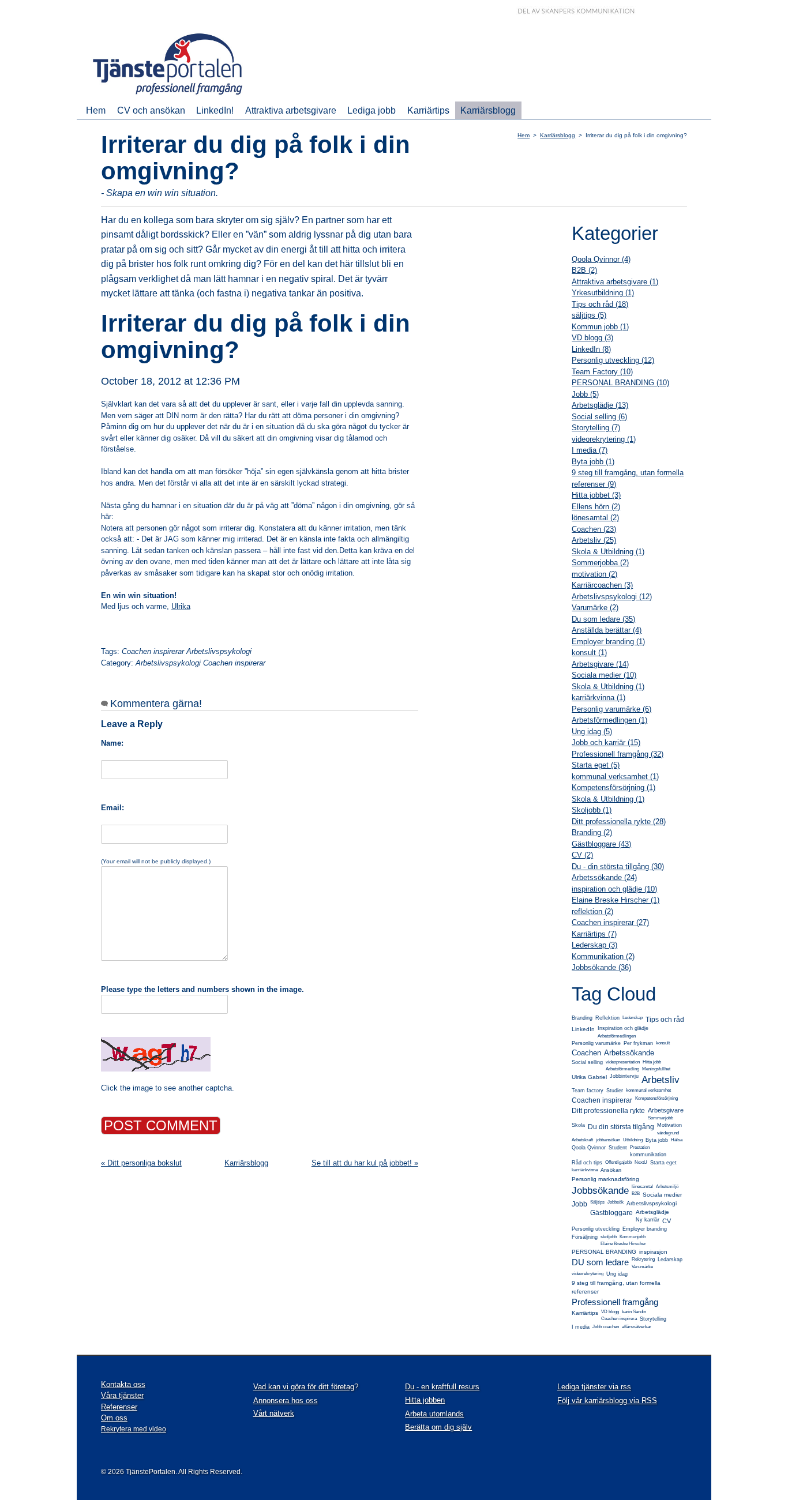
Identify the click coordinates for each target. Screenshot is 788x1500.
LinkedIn (583, 1029)
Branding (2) (592, 832)
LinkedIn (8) (591, 349)
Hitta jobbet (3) (596, 495)
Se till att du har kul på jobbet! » (365, 1163)
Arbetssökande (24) (604, 877)
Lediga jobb (371, 110)
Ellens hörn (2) (596, 506)
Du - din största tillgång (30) (618, 866)
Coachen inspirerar (602, 1100)
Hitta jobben (425, 1400)
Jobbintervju (624, 1076)
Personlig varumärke (596, 1043)
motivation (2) (594, 574)
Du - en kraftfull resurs (442, 1386)
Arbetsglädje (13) (600, 405)
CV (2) (582, 855)
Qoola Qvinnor (589, 1148)
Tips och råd (665, 1020)
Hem (96, 110)
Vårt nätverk (273, 1413)
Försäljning (585, 1237)
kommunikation (648, 1154)
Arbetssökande (629, 1052)
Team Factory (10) (602, 371)
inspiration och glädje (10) (614, 889)
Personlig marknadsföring (605, 1179)
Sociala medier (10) (604, 675)
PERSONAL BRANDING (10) (620, 382)
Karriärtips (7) (594, 934)
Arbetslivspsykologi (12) (612, 596)
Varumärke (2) (595, 607)
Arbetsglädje (652, 1212)
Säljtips (597, 1202)
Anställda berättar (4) (606, 630)
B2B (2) (584, 270)
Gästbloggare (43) (601, 844)
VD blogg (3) (592, 337)
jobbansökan (608, 1139)
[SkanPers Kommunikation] (585, 12)
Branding (582, 1018)
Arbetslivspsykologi (651, 1203)
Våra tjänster (122, 1395)
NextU (641, 1162)
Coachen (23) (594, 529)
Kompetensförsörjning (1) (613, 787)
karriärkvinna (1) (598, 697)
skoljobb (609, 1236)
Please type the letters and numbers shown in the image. (202, 989)
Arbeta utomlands (434, 1413)
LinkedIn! (215, 110)
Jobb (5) (585, 394)
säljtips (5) (589, 315)
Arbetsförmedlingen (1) (609, 720)
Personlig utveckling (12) (613, 360)
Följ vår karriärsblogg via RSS (607, 1400)
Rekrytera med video (133, 1429)
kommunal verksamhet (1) (615, 776)
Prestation (640, 1147)
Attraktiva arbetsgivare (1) (615, 281)
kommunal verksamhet (648, 1090)
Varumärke (642, 1266)
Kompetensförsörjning (656, 1098)
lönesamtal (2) (595, 517)
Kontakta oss (123, 1384)
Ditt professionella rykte (608, 1111)
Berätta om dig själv (438, 1427)
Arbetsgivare (666, 1110)
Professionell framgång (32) (617, 754)
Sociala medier (662, 1194)
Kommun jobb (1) (600, 326)
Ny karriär (647, 1220)
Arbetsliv (660, 1079)
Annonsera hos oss (285, 1400)
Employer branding (644, 1229)
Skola (578, 1125)
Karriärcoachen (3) (602, 585)
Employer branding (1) (608, 641)
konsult (663, 1043)
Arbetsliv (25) (594, 540)
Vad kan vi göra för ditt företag (303, 1386)
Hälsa (676, 1139)
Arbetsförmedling (622, 1069)
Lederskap (632, 1017)
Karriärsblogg (488, 110)
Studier (614, 1090)
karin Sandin (634, 1311)
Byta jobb (657, 1140)
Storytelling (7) (596, 427)
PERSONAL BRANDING (604, 1252)
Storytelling (653, 1319)
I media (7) (589, 450)
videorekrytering (587, 1273)
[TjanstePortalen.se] (175, 96)
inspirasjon (653, 1252)
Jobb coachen (605, 1326)
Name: (112, 743)
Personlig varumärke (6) (611, 709)
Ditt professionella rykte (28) (619, 821)
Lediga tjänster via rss (594, 1386)
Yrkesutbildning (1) (603, 292)
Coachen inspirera (619, 1318)
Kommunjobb (633, 1236)
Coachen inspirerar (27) (610, 922)
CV (666, 1220)
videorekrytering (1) (604, 439)
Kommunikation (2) (603, 956)
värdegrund (668, 1133)
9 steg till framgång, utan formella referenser (616, 1287)
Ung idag (617, 1274)
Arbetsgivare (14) (600, 664)
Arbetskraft (582, 1139)
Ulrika (180, 606)
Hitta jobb (652, 1062)
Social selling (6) (599, 416)
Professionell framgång (615, 1302)
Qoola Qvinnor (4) (601, 259)
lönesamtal (642, 1186)
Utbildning (633, 1139)
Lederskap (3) (594, 945)
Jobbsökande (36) (601, 967)
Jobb (579, 1204)
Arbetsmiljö (667, 1186)
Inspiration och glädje (623, 1028)
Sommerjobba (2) (600, 562)
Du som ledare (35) (603, 619)
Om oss (114, 1417)
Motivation (669, 1125)
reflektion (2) (592, 911)
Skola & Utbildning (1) (608, 551)
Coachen (586, 1052)
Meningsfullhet (656, 1069)
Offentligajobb (618, 1162)
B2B (636, 1193)
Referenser (119, 1407)
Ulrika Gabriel (589, 1077)
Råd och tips (587, 1163)
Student (618, 1148)
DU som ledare (600, 1262)
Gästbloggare (611, 1213)
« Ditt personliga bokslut (141, 1163)
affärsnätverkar (636, 1326)
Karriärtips (428, 110)
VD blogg (610, 1311)
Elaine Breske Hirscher (623, 1243)
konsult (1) (589, 652)
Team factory (587, 1090)
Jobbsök (615, 1202)
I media (581, 1327)
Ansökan (611, 1170)
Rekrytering (643, 1259)
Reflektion (607, 1018)
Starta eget (663, 1163)
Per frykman (638, 1043)
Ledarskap (670, 1259)
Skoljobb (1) (591, 810)
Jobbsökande (600, 1190)
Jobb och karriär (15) (606, 742)
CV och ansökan (151, 110)
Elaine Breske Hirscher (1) (615, 900)
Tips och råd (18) (600, 304)
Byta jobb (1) (593, 461)
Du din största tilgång (621, 1127)
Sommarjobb (660, 1118)
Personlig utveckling (596, 1229)
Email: (112, 807)
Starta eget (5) (596, 765)
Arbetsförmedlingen (617, 1036)
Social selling (587, 1062)
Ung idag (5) (592, 731)
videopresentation (623, 1062)
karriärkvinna (585, 1169)
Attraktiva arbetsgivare (290, 110)
